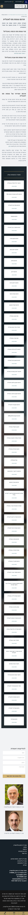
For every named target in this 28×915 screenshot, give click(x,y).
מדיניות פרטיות (22, 851)
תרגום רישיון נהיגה (14, 283)
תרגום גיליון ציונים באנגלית (14, 349)
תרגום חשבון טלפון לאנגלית (14, 382)
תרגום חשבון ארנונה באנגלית (14, 394)
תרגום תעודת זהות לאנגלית (14, 528)
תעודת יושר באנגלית (14, 640)
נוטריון (18, 15)
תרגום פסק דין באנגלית (14, 561)
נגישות (25, 849)
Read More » (14, 186)
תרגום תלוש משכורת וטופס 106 (14, 194)
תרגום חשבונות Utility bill (14, 416)
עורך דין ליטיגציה (22, 861)
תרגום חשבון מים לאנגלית (14, 360)
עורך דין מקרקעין (22, 863)
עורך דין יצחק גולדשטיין (20, 845)
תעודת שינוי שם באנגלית (14, 327)
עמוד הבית (24, 15)
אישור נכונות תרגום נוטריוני (14, 675)
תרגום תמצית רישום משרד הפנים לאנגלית (14, 652)
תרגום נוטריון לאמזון (14, 482)
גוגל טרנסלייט (14, 460)
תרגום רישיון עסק (14, 249)
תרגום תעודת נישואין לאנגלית (14, 618)
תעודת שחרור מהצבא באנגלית (14, 438)
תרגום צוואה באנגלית (14, 539)
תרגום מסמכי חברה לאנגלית (14, 572)
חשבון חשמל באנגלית (14, 427)
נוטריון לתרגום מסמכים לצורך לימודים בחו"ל (14, 494)
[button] (26, 2)
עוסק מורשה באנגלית (14, 607)
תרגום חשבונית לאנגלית (14, 405)
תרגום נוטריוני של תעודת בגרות (14, 629)
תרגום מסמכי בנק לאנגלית (14, 227)
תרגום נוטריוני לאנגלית (14, 708)
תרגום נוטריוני (12, 15)
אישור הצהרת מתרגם (14, 664)
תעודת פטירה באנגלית (14, 550)
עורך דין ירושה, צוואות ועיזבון (19, 859)
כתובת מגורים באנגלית (14, 449)
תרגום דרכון (14, 272)
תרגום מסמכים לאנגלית (14, 697)
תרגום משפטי (14, 216)
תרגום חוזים (14, 261)
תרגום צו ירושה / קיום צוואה (14, 471)
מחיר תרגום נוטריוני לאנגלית (14, 686)
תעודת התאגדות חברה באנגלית (14, 506)
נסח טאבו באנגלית (14, 316)
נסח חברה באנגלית (14, 338)
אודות (25, 847)
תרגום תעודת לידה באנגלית (14, 596)
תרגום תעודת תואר (14, 294)
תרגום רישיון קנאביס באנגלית (14, 371)
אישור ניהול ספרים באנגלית (14, 183)
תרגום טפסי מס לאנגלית (14, 205)
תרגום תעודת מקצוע (14, 305)
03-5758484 (19, 875)
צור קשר (24, 853)
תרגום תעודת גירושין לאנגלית (14, 517)
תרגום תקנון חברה (14, 238)
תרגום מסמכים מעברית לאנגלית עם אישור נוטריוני (14, 584)
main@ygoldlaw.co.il (18, 879)
